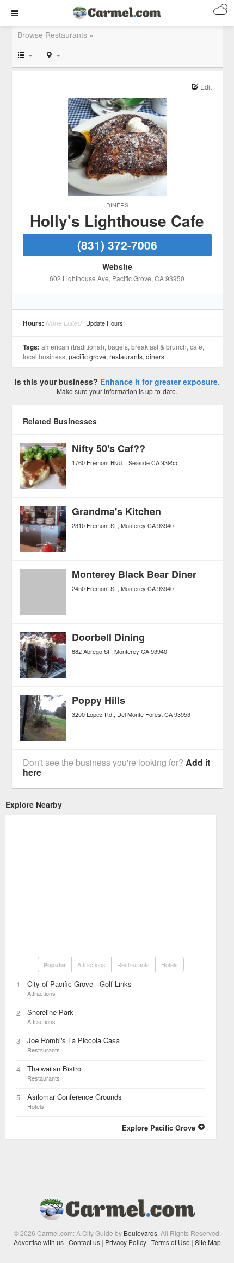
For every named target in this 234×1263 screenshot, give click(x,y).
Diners (117, 204)
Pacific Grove (87, 356)
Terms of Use (170, 1242)
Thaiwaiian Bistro (54, 1068)
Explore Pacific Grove (160, 1127)
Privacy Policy (125, 1242)
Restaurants (126, 356)
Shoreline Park (50, 1012)
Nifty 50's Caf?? (108, 448)
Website (117, 266)
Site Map (208, 1242)
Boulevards (140, 1232)
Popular (55, 965)
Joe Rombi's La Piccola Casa (73, 1040)
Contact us (84, 1242)
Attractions (91, 964)
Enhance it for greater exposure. (160, 381)
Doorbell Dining (108, 637)
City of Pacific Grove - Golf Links (79, 984)
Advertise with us (39, 1242)
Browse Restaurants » (55, 34)
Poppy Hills (98, 700)
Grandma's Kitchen (116, 511)
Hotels (169, 964)
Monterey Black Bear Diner (134, 574)
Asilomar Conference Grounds (74, 1096)
